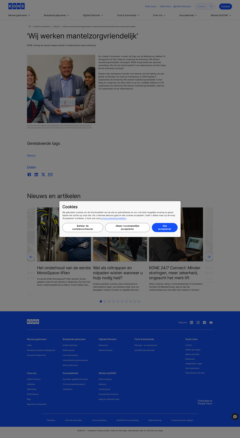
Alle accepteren (164, 227)
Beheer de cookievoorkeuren (82, 227)
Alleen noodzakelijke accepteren (127, 227)
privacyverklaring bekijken (113, 218)
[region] (120, 219)
